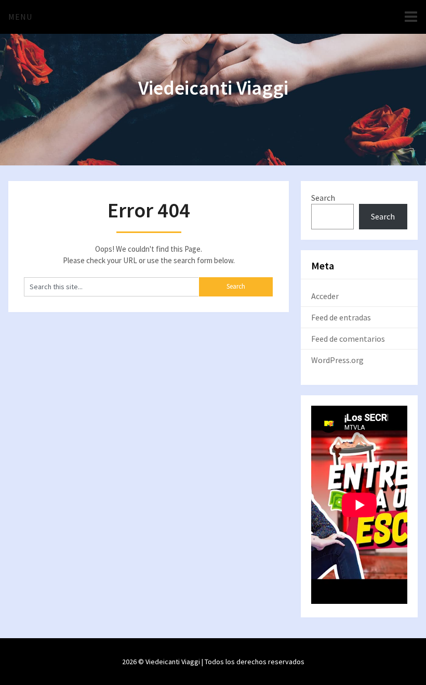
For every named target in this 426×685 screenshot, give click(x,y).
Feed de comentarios (348, 338)
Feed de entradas (341, 317)
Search (323, 197)
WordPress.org (337, 360)
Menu (20, 16)
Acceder (325, 296)
